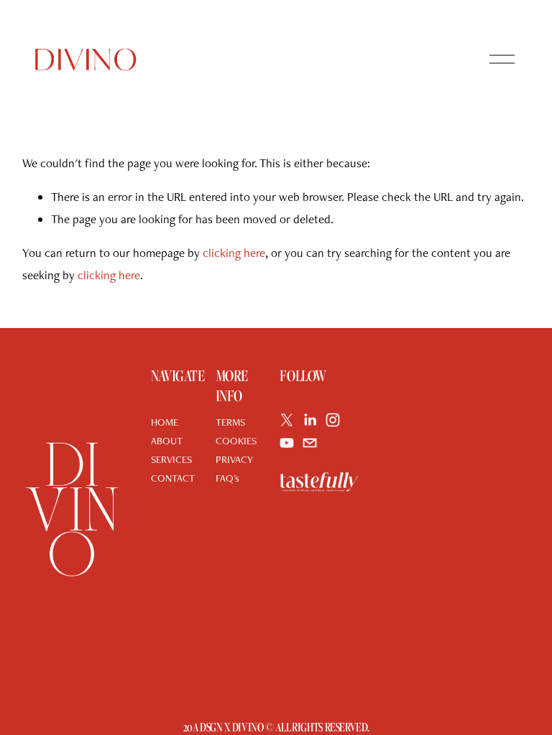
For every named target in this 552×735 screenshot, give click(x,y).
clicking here (234, 253)
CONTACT (173, 477)
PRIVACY (234, 459)
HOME (164, 422)
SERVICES (171, 459)
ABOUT (167, 440)
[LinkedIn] (310, 420)
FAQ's (227, 477)
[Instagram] (333, 420)
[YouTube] (287, 443)
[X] (287, 420)
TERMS (230, 422)
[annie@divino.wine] (310, 443)
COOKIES (236, 440)
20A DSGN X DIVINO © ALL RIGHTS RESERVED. (276, 727)
